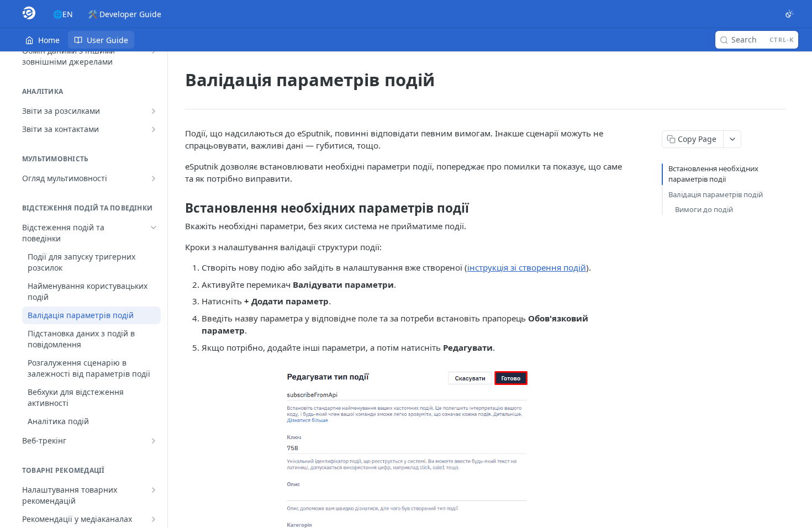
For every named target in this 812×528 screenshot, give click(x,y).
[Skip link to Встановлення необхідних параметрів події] (177, 208)
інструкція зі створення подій (526, 267)
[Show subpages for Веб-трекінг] (153, 440)
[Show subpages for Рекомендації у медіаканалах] (153, 519)
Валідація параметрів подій (715, 194)
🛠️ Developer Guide (124, 14)
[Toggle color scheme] (789, 14)
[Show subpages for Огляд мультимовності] (153, 178)
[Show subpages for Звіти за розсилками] (153, 111)
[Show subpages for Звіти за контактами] (153, 129)
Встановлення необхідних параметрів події (713, 173)
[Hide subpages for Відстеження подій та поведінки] (153, 227)
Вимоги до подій (704, 209)
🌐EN (63, 14)
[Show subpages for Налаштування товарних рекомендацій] (153, 489)
